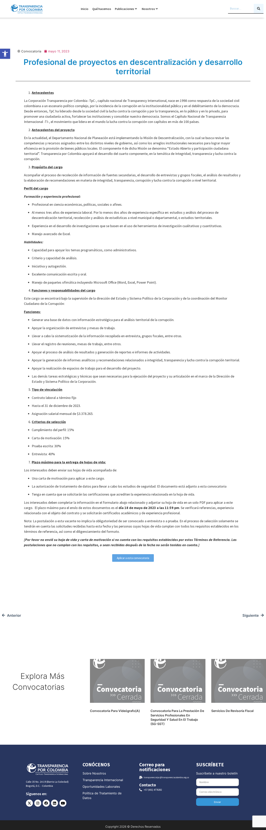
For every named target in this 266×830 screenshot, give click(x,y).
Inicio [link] (84, 9)
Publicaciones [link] (124, 9)
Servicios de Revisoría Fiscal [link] (232, 711)
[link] (5, 54)
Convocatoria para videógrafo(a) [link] (115, 711)
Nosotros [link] (148, 9)
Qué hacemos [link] (101, 9)
